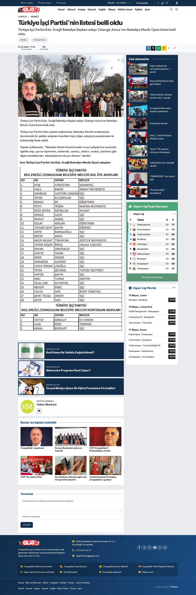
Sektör (45, 583)
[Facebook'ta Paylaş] (148, 48)
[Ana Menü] (176, 9)
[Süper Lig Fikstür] (174, 288)
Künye (71, 583)
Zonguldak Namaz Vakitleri (115, 566)
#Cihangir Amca (39, 40)
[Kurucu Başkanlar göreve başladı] (71, 436)
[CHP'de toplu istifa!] (37, 465)
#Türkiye (23, 40)
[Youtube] (154, 547)
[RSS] (165, 547)
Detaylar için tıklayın (152, 277)
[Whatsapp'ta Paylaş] (158, 48)
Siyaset (92, 9)
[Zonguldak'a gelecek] (37, 436)
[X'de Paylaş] (153, 48)
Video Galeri (46, 3)
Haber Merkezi (47, 404)
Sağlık (102, 9)
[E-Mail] (39, 411)
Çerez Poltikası (83, 583)
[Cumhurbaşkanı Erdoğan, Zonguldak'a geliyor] (105, 465)
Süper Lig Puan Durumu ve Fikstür (39, 572)
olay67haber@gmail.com (87, 556)
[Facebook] (139, 547)
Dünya (111, 9)
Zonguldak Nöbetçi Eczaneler (38, 566)
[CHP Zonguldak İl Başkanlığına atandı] (105, 436)
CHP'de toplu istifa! (31, 477)
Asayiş (81, 9)
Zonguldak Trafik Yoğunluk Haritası (158, 566)
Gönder (27, 525)
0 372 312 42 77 (83, 550)
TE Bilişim (174, 587)
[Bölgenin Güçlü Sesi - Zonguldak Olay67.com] (29, 9)
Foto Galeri (28, 3)
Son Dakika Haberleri (112, 572)
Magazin (54, 583)
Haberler (22, 17)
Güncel (71, 9)
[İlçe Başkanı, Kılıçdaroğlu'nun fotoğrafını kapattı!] (71, 465)
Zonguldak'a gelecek (32, 448)
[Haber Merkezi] (27, 406)
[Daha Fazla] (164, 48)
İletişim (63, 583)
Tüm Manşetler (70, 572)
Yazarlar (62, 3)
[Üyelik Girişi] (175, 3)
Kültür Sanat (125, 9)
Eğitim (138, 9)
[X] (144, 547)
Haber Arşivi (148, 572)
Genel (61, 9)
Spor (147, 9)
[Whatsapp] (160, 547)
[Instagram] (149, 547)
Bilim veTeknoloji (33, 583)
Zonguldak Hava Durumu (75, 566)
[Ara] (171, 9)
